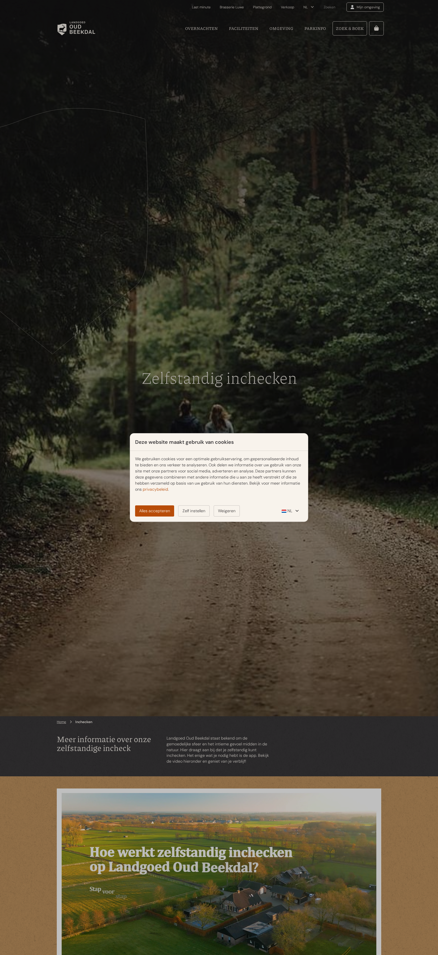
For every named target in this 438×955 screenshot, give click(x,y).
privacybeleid (155, 489)
